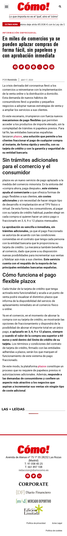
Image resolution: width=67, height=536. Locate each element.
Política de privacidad (36, 523)
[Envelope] (39, 476)
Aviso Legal (57, 523)
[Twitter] (33, 476)
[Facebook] (27, 476)
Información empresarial (19, 33)
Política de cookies (54, 531)
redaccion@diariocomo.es (33, 470)
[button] (6, 6)
